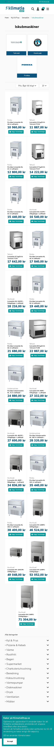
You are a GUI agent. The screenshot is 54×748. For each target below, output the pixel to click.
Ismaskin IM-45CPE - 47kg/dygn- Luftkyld (15, 436)
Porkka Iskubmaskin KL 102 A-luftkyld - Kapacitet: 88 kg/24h (38, 437)
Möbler (10, 701)
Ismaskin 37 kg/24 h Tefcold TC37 (37, 168)
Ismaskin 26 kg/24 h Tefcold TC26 (37, 123)
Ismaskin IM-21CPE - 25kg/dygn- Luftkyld (38, 213)
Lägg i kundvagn (17, 132)
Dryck (9, 692)
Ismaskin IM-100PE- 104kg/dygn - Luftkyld (37, 527)
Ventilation (12, 697)
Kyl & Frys (12, 640)
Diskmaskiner (14, 687)
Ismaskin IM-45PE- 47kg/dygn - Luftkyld (38, 392)
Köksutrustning (15, 678)
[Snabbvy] (23, 106)
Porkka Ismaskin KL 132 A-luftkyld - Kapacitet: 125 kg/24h (38, 482)
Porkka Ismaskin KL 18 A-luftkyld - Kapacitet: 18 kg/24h (15, 124)
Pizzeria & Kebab (16, 645)
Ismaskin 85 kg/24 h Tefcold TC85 (37, 347)
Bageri (10, 659)
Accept (10, 741)
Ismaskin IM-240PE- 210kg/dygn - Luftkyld (26, 616)
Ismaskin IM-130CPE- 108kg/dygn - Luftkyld (15, 572)
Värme (10, 650)
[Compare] (23, 101)
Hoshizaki (38, 53)
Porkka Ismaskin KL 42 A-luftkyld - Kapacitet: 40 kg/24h (38, 258)
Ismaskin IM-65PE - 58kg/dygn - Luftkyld (15, 481)
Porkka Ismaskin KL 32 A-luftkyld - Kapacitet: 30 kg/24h (15, 214)
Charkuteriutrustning (18, 668)
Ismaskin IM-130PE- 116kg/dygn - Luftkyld (37, 572)
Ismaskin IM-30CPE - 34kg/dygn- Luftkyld (15, 302)
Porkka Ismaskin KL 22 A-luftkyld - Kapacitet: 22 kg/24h (15, 169)
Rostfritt (11, 654)
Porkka (27, 75)
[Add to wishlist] (23, 97)
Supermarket (14, 664)
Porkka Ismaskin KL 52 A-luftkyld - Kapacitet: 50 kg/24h (38, 303)
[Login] (38, 9)
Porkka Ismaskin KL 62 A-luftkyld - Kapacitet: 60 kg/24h (15, 348)
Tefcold (16, 53)
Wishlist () (45, 2)
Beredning (12, 673)
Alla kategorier (11, 635)
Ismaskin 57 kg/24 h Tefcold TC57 (15, 257)
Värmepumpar (14, 682)
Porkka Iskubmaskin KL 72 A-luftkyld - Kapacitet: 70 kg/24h (15, 393)
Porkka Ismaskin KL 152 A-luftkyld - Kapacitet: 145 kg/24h (15, 527)
